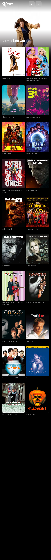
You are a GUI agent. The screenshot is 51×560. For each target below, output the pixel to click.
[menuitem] (32, 4)
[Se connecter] (39, 4)
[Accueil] (7, 4)
